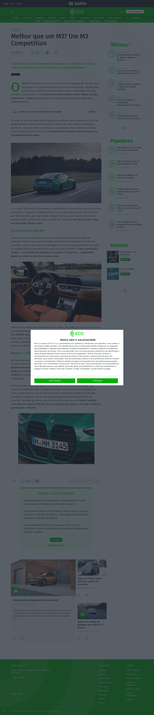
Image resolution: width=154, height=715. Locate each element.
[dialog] (77, 357)
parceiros (55, 343)
